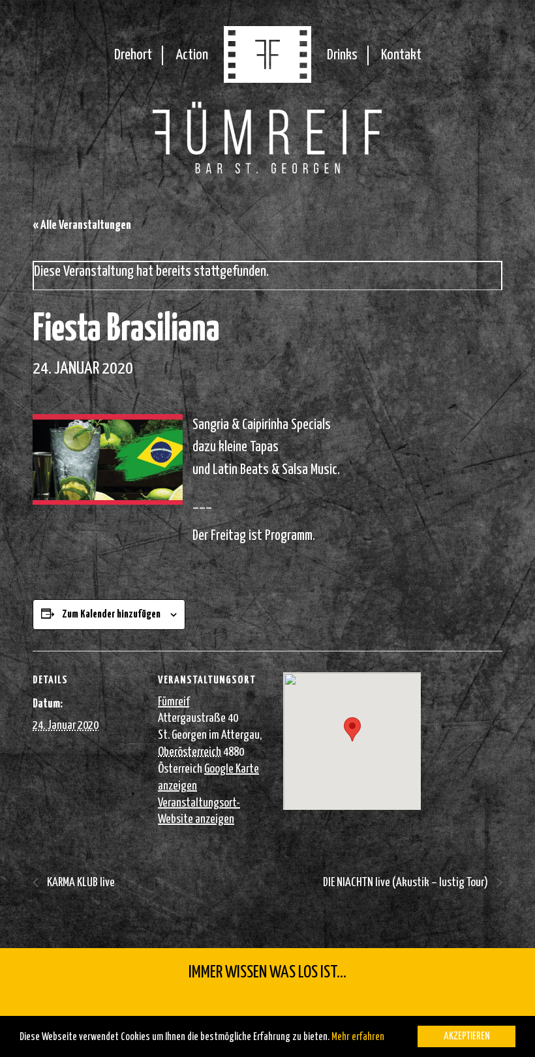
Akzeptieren (467, 1036)
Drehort (133, 55)
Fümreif (173, 702)
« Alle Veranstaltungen (82, 225)
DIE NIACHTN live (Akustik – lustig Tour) (406, 882)
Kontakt (401, 55)
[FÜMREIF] (267, 78)
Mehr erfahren (357, 1037)
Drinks (342, 55)
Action (192, 55)
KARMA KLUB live (80, 882)
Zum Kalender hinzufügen (111, 614)
